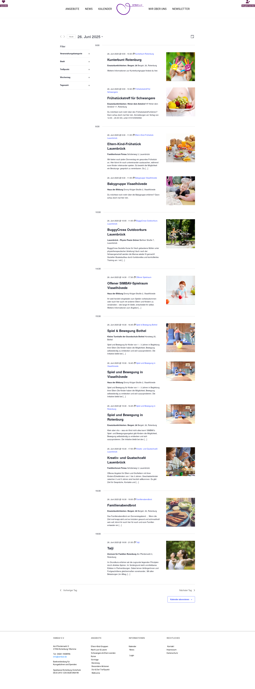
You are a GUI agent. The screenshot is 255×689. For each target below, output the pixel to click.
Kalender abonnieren (179, 599)
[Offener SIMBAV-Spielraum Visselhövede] (180, 290)
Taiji (110, 548)
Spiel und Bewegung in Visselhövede (125, 374)
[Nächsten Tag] (64, 36)
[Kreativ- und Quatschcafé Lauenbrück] (180, 461)
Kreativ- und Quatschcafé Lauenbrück (126, 459)
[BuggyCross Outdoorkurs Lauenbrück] (180, 233)
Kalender (105, 8)
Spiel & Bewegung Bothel (126, 330)
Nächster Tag (185, 590)
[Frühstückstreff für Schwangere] (180, 101)
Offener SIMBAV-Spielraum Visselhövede (127, 285)
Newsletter (181, 8)
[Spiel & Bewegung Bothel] (180, 337)
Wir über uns (157, 8)
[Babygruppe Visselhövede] (180, 190)
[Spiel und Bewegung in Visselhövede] (180, 371)
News (89, 8)
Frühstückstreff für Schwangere (131, 98)
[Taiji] (180, 555)
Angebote (72, 8)
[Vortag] (60, 36)
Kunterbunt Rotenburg (124, 59)
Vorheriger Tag (70, 590)
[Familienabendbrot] (180, 512)
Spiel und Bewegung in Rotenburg (125, 417)
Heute (71, 36)
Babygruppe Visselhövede (127, 183)
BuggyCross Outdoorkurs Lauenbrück (126, 231)
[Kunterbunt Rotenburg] (180, 66)
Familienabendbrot (121, 505)
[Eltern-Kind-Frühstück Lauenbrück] (180, 147)
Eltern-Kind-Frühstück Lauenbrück (124, 146)
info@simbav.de (60, 657)
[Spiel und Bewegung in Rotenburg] (180, 414)
